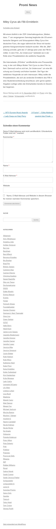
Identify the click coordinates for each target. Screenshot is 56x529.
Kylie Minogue (8, 378)
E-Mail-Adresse (10, 176)
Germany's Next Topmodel (13, 313)
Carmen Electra (9, 273)
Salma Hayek (8, 471)
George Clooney (9, 310)
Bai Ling (6, 248)
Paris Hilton (7, 440)
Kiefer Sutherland (9, 372)
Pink (5, 447)
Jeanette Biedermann (11, 335)
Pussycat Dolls (9, 456)
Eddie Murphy (8, 292)
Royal (5, 468)
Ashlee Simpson (9, 245)
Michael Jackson (9, 409)
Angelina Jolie (8, 242)
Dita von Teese (8, 282)
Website (6, 186)
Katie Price (7, 366)
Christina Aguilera (9, 276)
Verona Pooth (8, 509)
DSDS (5, 288)
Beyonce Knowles (10, 257)
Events (5, 298)
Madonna (6, 397)
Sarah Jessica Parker (11, 478)
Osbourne (6, 434)
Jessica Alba (8, 347)
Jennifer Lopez (8, 344)
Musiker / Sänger (9, 416)
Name (6, 165)
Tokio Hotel (7, 502)
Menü (28, 12)
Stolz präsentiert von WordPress (14, 524)
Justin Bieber (8, 354)
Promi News (28, 5)
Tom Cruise (7, 506)
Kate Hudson (8, 357)
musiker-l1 (7, 419)
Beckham (6, 251)
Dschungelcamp (9, 285)
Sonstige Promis (9, 490)
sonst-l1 (6, 487)
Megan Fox (7, 406)
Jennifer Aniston (9, 338)
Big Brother (7, 261)
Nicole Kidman (8, 425)
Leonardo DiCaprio (10, 385)
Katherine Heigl (9, 363)
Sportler (6, 496)
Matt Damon (7, 403)
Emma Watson (8, 295)
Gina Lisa (6, 316)
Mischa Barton (8, 412)
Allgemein (7, 236)
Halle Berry (7, 326)
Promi (42, 93)
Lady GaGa (7, 381)
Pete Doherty (8, 443)
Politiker (6, 450)
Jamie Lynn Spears (10, 332)
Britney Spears (8, 267)
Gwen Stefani (8, 319)
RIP (4, 462)
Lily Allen (6, 388)
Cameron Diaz (8, 270)
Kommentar (8, 137)
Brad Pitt (6, 264)
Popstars (6, 453)
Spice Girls (7, 493)
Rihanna (6, 459)
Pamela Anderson (9, 437)
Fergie (5, 301)
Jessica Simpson (9, 350)
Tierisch (6, 499)
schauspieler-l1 (8, 484)
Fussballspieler (8, 307)
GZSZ (5, 323)
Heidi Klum (7, 329)
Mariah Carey (8, 400)
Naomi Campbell (9, 422)
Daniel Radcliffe (9, 279)
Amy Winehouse (9, 239)
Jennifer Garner (9, 341)
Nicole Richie (8, 428)
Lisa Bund (7, 394)
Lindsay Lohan (8, 391)
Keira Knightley (9, 369)
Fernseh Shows (9, 304)
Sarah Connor (8, 475)
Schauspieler (19, 96)
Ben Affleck (7, 254)
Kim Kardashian (9, 375)
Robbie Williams (9, 465)
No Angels (7, 431)
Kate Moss (7, 360)
